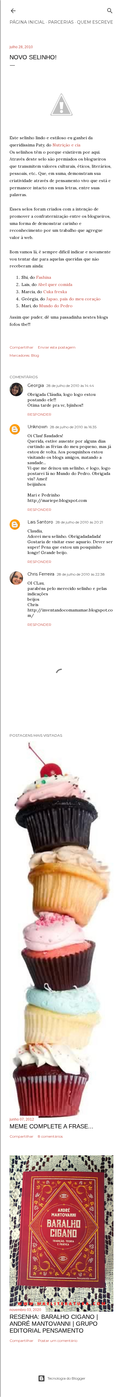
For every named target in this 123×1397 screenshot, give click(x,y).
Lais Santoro (40, 522)
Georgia (35, 385)
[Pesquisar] (109, 9)
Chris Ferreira (40, 574)
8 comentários (50, 1136)
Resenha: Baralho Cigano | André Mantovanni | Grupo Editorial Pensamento (54, 1323)
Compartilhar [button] (21, 347)
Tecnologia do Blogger (66, 1378)
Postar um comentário (57, 1340)
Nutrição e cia (66, 145)
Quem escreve (95, 22)
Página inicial (27, 22)
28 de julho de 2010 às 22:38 (81, 574)
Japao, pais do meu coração (73, 299)
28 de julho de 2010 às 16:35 (73, 427)
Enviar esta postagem (57, 347)
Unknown (37, 426)
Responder (39, 414)
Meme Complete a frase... (51, 1126)
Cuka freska (55, 291)
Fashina (43, 277)
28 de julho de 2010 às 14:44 (70, 385)
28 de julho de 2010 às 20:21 (79, 522)
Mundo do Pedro (56, 305)
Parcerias (61, 22)
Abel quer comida (55, 284)
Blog (35, 355)
